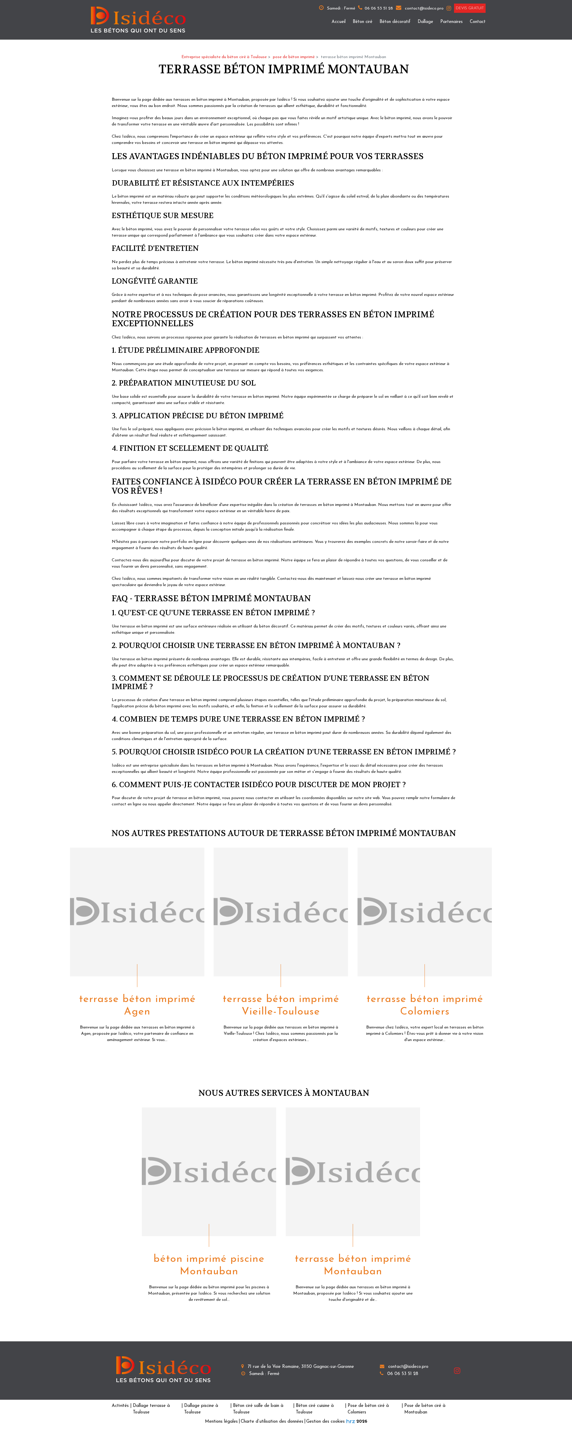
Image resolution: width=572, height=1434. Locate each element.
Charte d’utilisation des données (272, 1421)
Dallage (425, 22)
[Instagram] (449, 8)
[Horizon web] (350, 1421)
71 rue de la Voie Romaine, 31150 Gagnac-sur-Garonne (300, 1367)
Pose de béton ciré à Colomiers (368, 1409)
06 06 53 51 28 (402, 1374)
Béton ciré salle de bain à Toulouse (258, 1409)
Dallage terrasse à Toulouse (151, 1409)
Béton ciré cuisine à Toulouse (315, 1409)
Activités (120, 1406)
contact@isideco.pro (424, 8)
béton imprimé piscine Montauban (209, 1265)
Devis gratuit (470, 8)
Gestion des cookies (325, 1421)
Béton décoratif (395, 22)
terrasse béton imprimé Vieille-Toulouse (281, 1005)
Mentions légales (221, 1421)
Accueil (339, 22)
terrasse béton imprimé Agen (137, 1005)
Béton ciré (362, 22)
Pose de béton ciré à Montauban (424, 1409)
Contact (478, 22)
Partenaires (451, 22)
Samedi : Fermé (340, 8)
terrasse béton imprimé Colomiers (424, 1005)
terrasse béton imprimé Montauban (352, 1265)
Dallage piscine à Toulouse (201, 1409)
